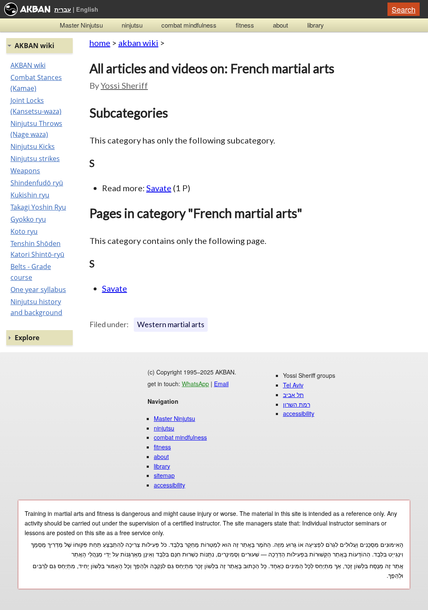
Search (403, 9)
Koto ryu (24, 231)
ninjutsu (132, 25)
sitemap (164, 475)
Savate (158, 188)
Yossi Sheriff (124, 85)
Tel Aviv (293, 385)
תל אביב (293, 394)
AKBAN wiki (28, 65)
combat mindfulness (189, 25)
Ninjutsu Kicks (32, 146)
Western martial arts (170, 324)
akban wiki (138, 43)
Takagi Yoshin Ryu (38, 207)
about (280, 25)
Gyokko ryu (28, 219)
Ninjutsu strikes (35, 158)
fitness (245, 25)
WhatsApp (195, 383)
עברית (62, 9)
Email (221, 383)
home (99, 43)
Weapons (25, 170)
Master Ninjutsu (81, 25)
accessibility (169, 485)
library (315, 25)
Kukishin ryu (29, 195)
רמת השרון (296, 404)
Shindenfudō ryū (36, 182)
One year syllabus (38, 289)
